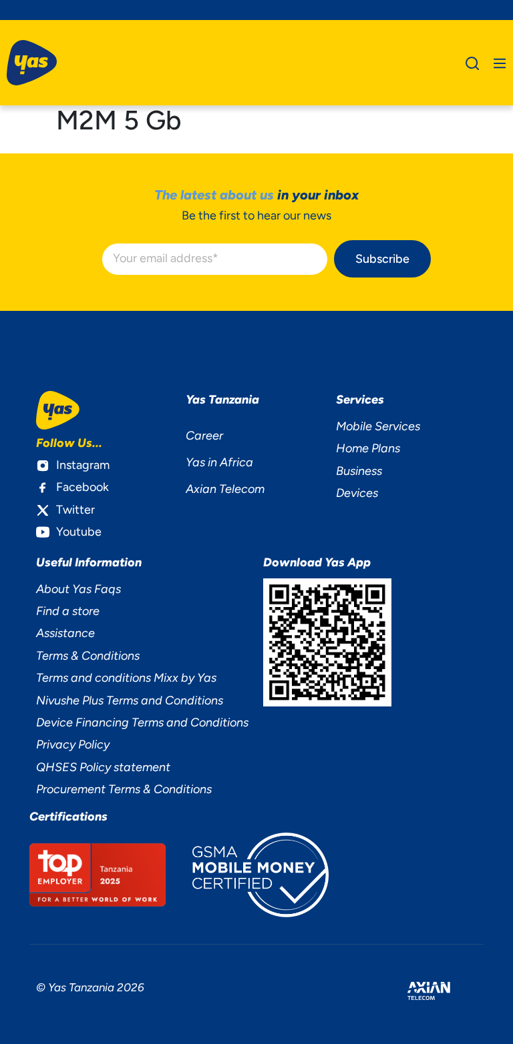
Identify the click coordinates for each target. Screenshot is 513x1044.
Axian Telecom (225, 489)
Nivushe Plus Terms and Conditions (129, 700)
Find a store (68, 611)
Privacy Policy (73, 744)
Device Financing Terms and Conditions (142, 722)
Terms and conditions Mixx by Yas (126, 677)
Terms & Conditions (88, 655)
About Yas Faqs (78, 589)
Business (359, 471)
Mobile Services (378, 426)
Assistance (65, 633)
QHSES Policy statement (103, 767)
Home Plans (368, 448)
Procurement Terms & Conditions (124, 789)
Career (204, 435)
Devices (357, 493)
